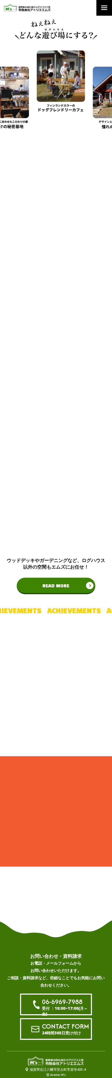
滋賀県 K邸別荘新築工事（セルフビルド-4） (46, 814)
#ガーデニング (56, 737)
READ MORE (55, 586)
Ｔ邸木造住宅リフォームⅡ (45, 826)
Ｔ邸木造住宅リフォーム (47, 837)
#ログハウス (54, 682)
